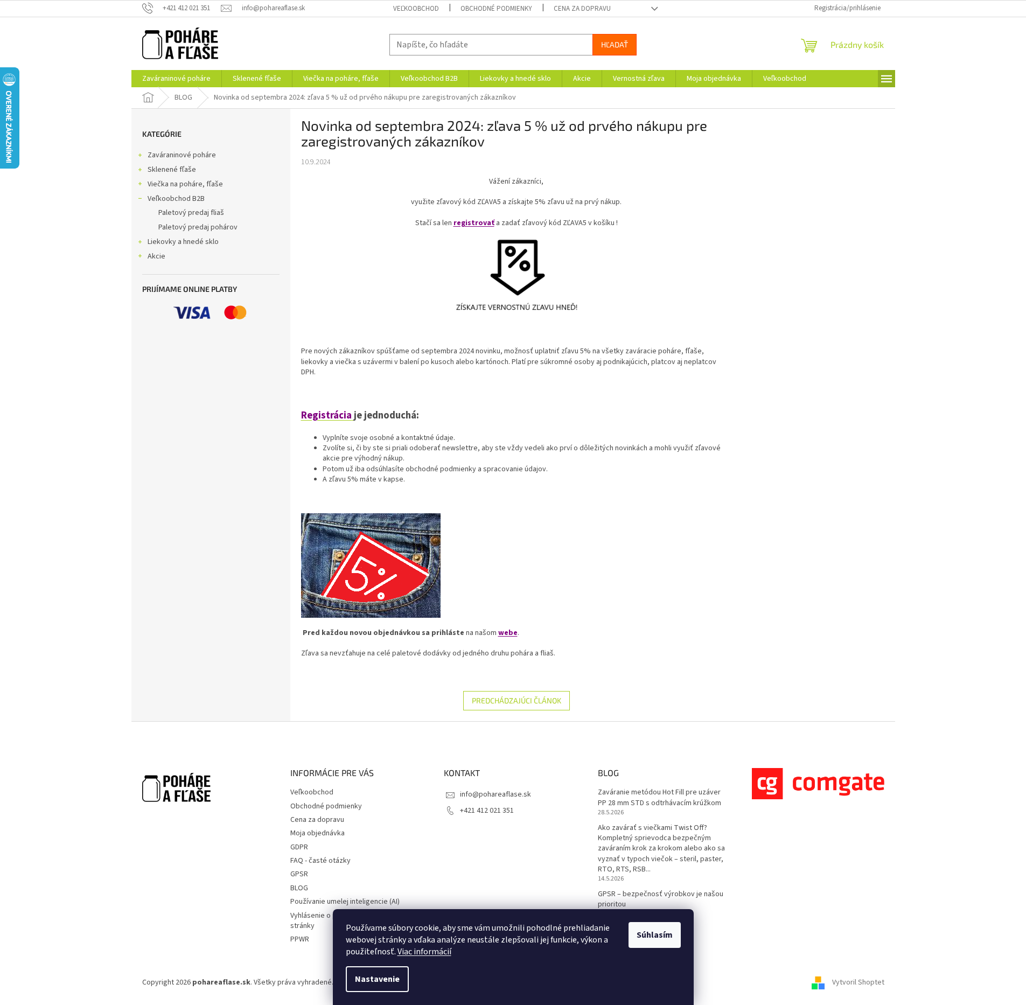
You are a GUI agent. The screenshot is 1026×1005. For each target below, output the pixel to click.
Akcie (156, 256)
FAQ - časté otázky (320, 860)
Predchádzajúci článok (516, 700)
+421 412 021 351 (487, 810)
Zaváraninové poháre (182, 155)
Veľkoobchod (416, 8)
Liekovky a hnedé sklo (183, 241)
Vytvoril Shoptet (858, 983)
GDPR (299, 847)
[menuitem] (176, 78)
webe (508, 632)
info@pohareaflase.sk (495, 794)
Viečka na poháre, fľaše (185, 184)
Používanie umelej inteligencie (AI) (345, 901)
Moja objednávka (317, 833)
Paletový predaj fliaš (191, 212)
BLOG (299, 888)
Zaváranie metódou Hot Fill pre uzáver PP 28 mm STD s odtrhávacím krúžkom (659, 797)
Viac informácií (424, 952)
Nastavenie (377, 979)
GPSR (299, 874)
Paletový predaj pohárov (198, 227)
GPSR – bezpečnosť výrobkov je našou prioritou (660, 899)
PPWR (299, 939)
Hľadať (614, 44)
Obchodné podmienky (496, 8)
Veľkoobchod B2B (176, 198)
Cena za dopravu (582, 8)
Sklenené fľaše (172, 169)
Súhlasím (655, 935)
